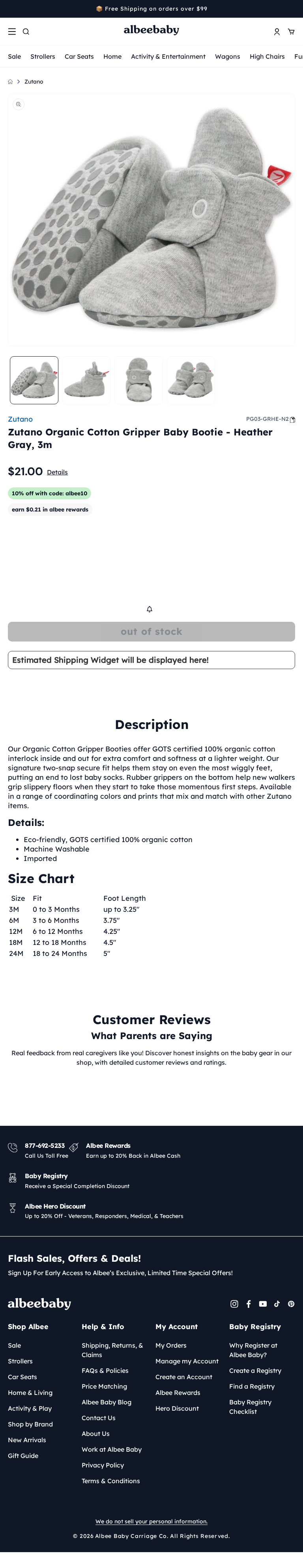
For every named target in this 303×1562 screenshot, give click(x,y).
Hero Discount (177, 1408)
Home (112, 56)
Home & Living (30, 1393)
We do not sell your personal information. (151, 1521)
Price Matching (104, 1386)
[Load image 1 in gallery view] (34, 380)
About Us (96, 1433)
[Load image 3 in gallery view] (138, 380)
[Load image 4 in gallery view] (191, 380)
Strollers (42, 56)
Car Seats (79, 56)
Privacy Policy (103, 1465)
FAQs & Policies (105, 1370)
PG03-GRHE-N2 (267, 418)
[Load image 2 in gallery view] (86, 380)
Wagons (227, 56)
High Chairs (267, 56)
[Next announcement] (292, 8)
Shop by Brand (30, 1424)
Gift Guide (23, 1456)
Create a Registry (255, 1370)
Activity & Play (30, 1408)
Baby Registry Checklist (250, 1406)
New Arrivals (27, 1440)
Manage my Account (187, 1361)
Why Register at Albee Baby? (253, 1350)
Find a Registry (252, 1386)
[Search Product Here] (26, 31)
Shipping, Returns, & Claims (112, 1350)
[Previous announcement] (10, 8)
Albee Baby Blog (106, 1402)
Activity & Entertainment (168, 56)
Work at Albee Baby (112, 1449)
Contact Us (99, 1418)
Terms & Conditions (111, 1481)
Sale (14, 56)
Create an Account (183, 1377)
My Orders (171, 1345)
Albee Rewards (177, 1393)
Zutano (33, 81)
